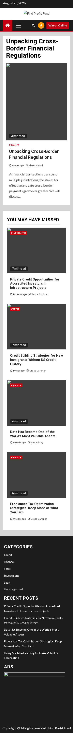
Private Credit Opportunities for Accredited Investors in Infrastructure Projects (34, 283)
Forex (7, 568)
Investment (18, 232)
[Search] (33, 25)
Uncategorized (13, 589)
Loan (7, 582)
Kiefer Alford (36, 165)
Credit (15, 309)
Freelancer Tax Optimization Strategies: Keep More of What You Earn (34, 508)
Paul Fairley (37, 442)
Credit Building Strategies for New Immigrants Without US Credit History (36, 360)
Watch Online (57, 25)
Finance (14, 145)
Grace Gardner (39, 294)
